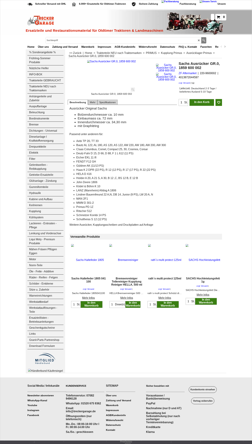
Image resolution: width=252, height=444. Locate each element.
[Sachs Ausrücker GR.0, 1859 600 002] (166, 68)
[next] (224, 46)
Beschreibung (78, 102)
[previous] (221, 46)
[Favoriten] (218, 102)
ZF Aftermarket (187, 73)
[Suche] (203, 40)
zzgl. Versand (184, 83)
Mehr (92, 102)
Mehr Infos (88, 297)
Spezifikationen (107, 102)
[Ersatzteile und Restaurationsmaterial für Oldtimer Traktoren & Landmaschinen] (64, 21)
